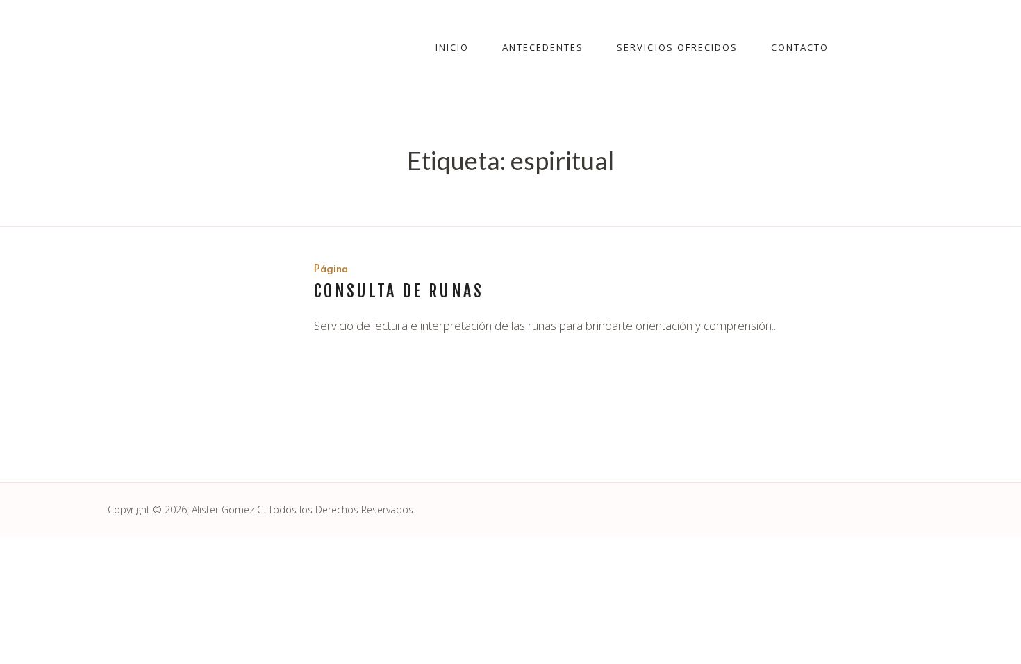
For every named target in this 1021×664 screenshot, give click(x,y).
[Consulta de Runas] (200, 354)
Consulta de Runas (398, 291)
